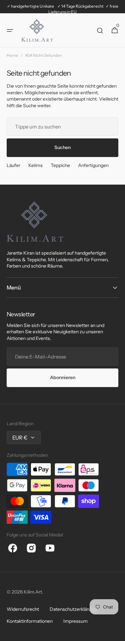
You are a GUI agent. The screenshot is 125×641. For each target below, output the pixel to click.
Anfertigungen (93, 165)
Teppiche (60, 165)
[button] (10, 30)
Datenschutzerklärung (73, 609)
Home (12, 55)
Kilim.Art (33, 592)
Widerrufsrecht (23, 609)
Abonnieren (62, 377)
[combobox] (62, 126)
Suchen (62, 147)
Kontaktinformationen (30, 621)
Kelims (35, 165)
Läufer (13, 165)
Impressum (75, 621)
